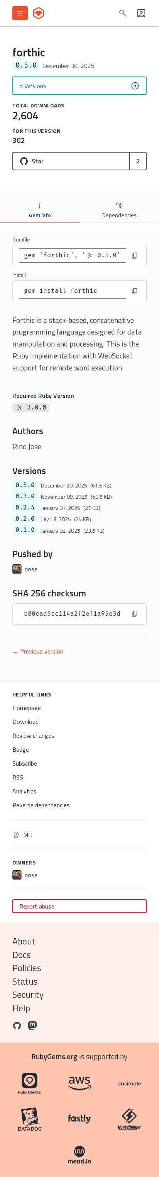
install (19, 275)
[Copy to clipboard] (134, 255)
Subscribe (24, 763)
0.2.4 (25, 507)
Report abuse (36, 906)
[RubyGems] (38, 13)
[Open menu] (20, 13)
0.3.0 (25, 496)
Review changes (33, 735)
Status (25, 981)
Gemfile (21, 239)
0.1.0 (25, 530)
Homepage (26, 707)
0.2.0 (25, 519)
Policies (26, 968)
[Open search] (123, 13)
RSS (17, 777)
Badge (20, 749)
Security (28, 994)
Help (21, 1008)
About (24, 941)
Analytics (24, 791)
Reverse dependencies (41, 805)
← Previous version (37, 651)
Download (25, 721)
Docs (21, 954)
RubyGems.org (55, 1056)
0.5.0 (25, 485)
